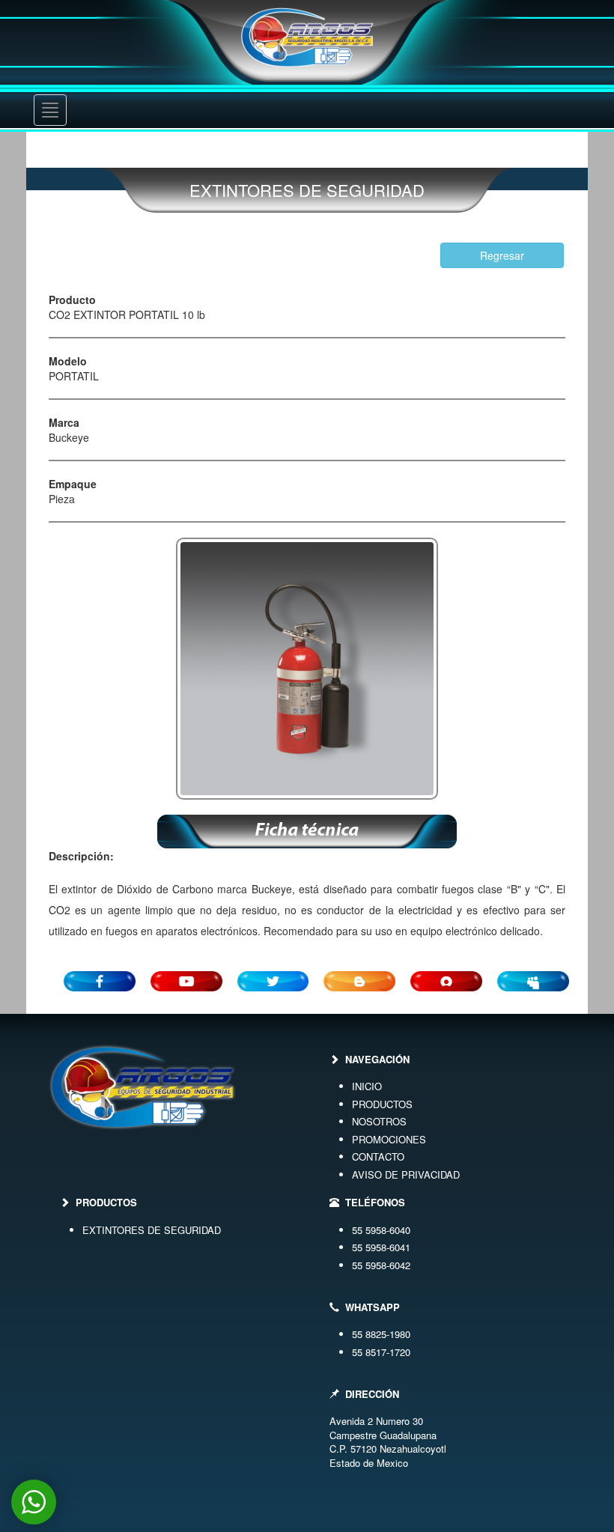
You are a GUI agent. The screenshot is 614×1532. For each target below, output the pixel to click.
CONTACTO (378, 1156)
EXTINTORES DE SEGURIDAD (151, 1230)
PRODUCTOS (382, 1104)
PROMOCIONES (389, 1139)
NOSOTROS (379, 1121)
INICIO (367, 1086)
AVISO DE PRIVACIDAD (406, 1174)
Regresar (502, 255)
